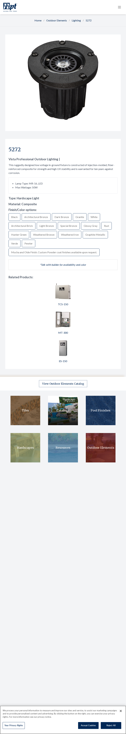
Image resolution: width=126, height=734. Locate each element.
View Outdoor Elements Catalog (63, 383)
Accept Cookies (88, 725)
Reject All (111, 725)
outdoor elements (56, 20)
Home (38, 20)
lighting (76, 20)
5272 (89, 20)
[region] (63, 720)
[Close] (120, 711)
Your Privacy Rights (13, 725)
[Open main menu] (119, 7)
